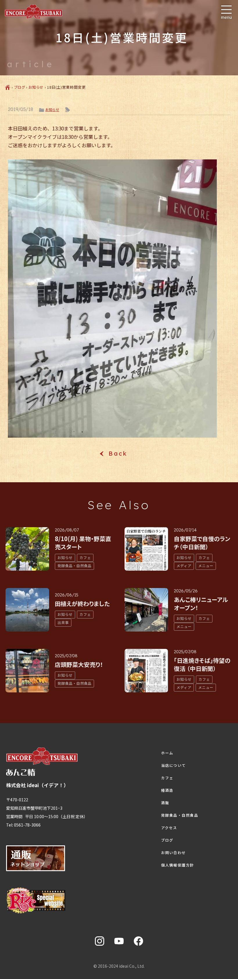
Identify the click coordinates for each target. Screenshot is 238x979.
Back (119, 453)
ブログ (19, 87)
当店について (173, 765)
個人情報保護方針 (177, 865)
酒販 (165, 802)
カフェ (167, 777)
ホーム (167, 753)
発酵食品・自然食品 (179, 815)
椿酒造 (167, 790)
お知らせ (36, 87)
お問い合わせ (173, 852)
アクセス (169, 827)
